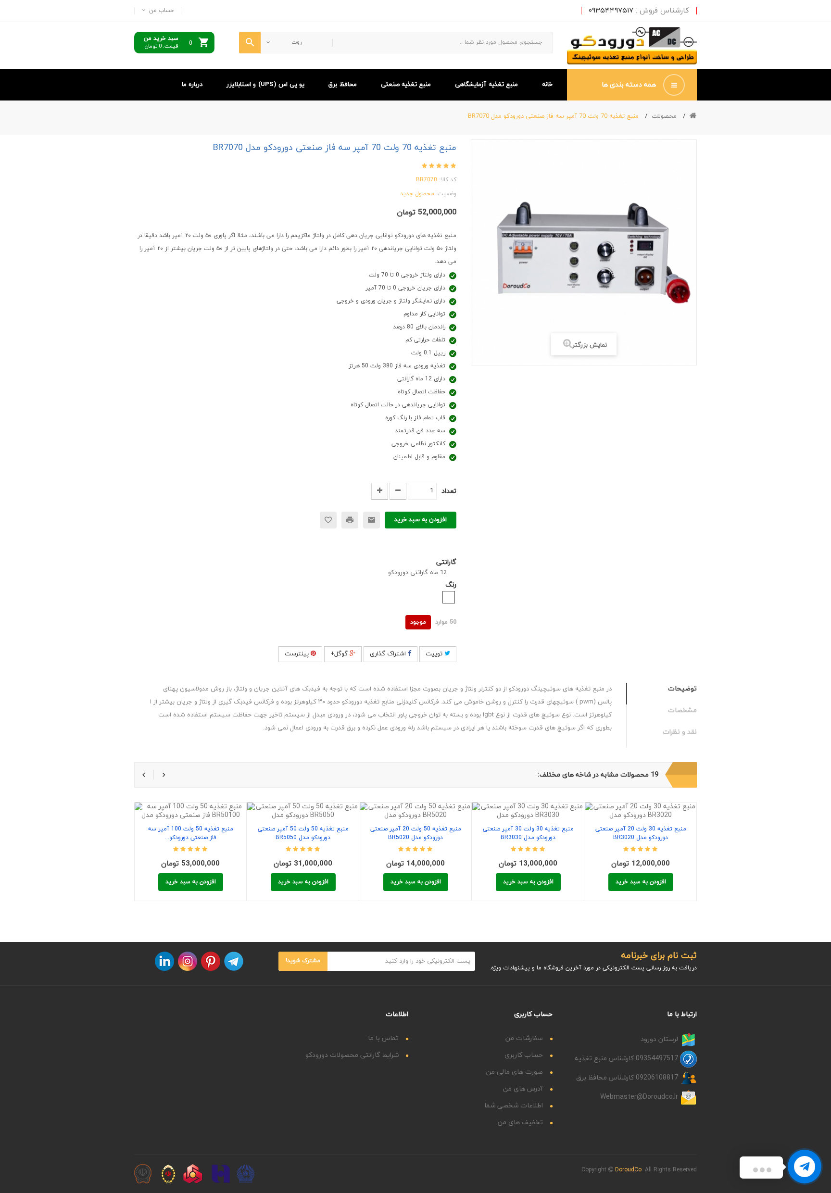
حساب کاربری (523, 1055)
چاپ (349, 520)
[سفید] (448, 597)
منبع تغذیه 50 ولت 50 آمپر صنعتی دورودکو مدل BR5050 (303, 833)
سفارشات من (524, 1038)
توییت (435, 654)
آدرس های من (523, 1088)
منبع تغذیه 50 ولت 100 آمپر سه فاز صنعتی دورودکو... (190, 833)
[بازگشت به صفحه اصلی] (693, 116)
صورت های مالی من (514, 1072)
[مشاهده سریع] (169, 806)
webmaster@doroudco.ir (639, 1096)
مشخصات (682, 710)
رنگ (449, 585)
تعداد (448, 491)
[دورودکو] (632, 45)
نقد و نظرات (680, 732)
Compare (191, 806)
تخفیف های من (520, 1122)
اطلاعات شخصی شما (513, 1105)
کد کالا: (447, 180)
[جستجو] (250, 42)
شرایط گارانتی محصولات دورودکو (352, 1055)
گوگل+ (340, 654)
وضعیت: (446, 194)
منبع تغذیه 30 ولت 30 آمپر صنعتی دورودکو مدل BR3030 (528, 833)
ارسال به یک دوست (371, 520)
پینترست (298, 654)
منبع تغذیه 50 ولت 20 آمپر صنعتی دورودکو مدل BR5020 (415, 833)
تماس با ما (383, 1038)
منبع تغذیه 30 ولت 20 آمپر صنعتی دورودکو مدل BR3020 (640, 833)
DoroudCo (628, 1170)
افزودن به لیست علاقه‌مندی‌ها (212, 806)
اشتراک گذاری (389, 654)
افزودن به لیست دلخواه (328, 520)
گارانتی (445, 562)
